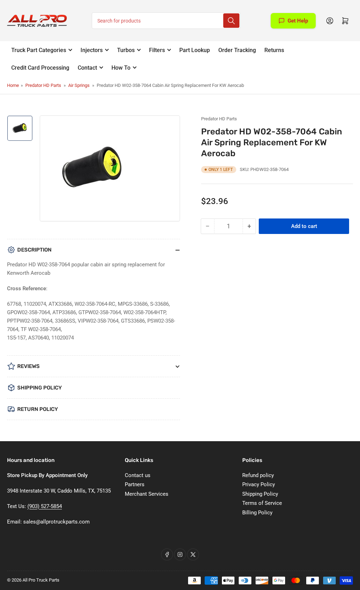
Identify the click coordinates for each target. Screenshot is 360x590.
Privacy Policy (258, 484)
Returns (274, 50)
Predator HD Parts (43, 85)
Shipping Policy (260, 494)
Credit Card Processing (40, 67)
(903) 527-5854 (44, 506)
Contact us (137, 475)
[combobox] (166, 20)
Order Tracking (237, 50)
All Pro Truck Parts (40, 580)
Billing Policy (257, 512)
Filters (157, 50)
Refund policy (258, 475)
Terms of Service (262, 503)
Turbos (126, 50)
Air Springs (79, 85)
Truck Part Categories (38, 50)
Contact (87, 67)
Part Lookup (194, 50)
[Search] (231, 20)
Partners (134, 484)
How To (120, 67)
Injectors (92, 50)
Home (13, 85)
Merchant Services (146, 494)
